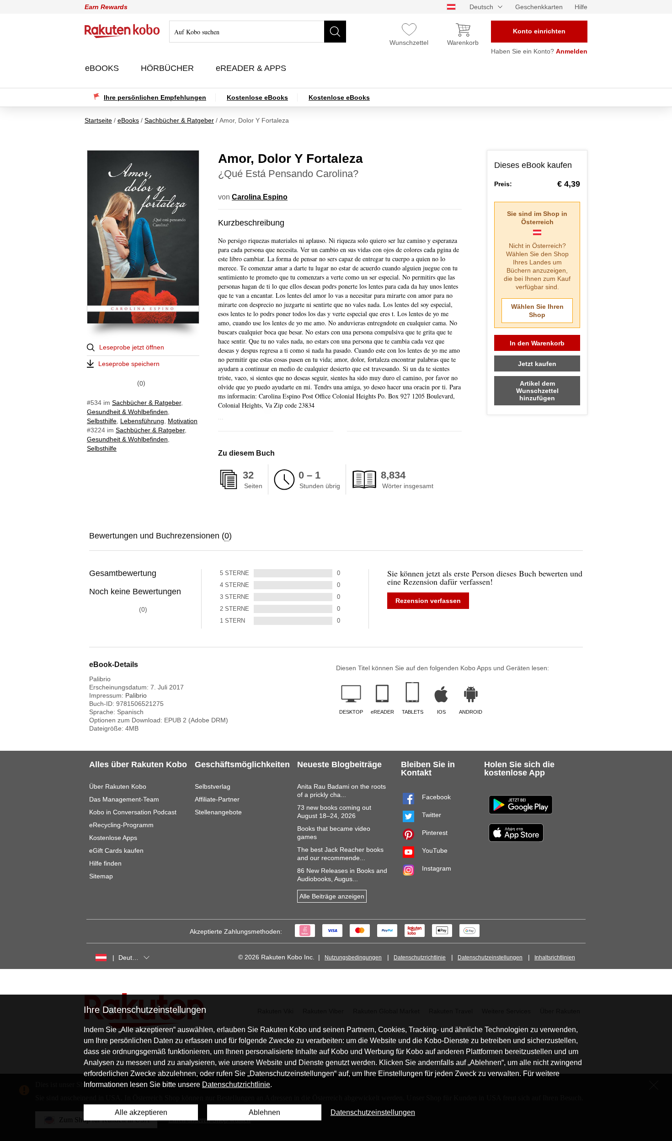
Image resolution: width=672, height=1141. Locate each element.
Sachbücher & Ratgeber (146, 402)
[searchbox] (257, 32)
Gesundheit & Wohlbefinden (127, 411)
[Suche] (335, 32)
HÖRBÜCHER (168, 68)
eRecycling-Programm (121, 825)
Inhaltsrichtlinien (554, 957)
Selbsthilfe (102, 421)
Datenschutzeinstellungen (490, 957)
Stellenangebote (218, 812)
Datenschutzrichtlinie (420, 957)
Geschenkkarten (539, 7)
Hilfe (581, 7)
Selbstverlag (212, 786)
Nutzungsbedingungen (353, 957)
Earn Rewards (106, 7)
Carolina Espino (260, 197)
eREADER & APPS (252, 68)
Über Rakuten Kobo (117, 786)
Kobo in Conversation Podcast (132, 812)
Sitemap (101, 876)
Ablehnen (264, 1112)
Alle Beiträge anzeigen (331, 896)
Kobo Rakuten (122, 31)
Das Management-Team (124, 799)
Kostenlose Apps (113, 837)
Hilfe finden (105, 863)
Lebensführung (142, 421)
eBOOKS (103, 68)
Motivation (182, 421)
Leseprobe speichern (129, 363)
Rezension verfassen (428, 600)
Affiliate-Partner (217, 799)
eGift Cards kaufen (116, 850)
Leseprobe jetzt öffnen (131, 347)
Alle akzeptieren (141, 1112)
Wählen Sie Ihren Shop (537, 310)
